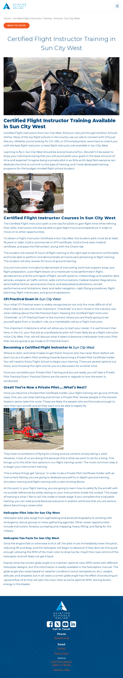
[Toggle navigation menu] (117, 6)
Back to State (17, 25)
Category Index (61, 669)
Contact (61, 648)
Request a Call (61, 638)
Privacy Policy (61, 653)
